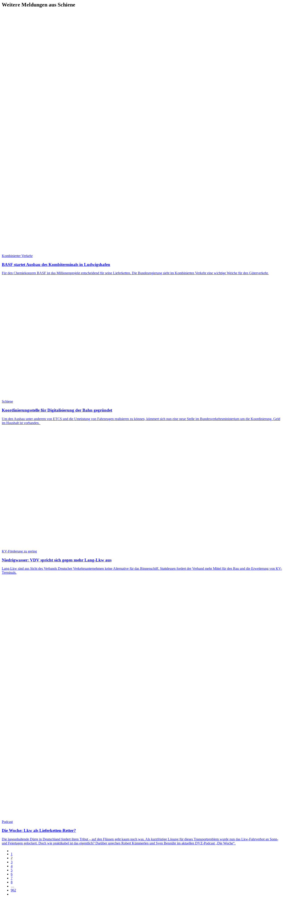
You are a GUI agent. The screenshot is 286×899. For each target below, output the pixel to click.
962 (13, 890)
